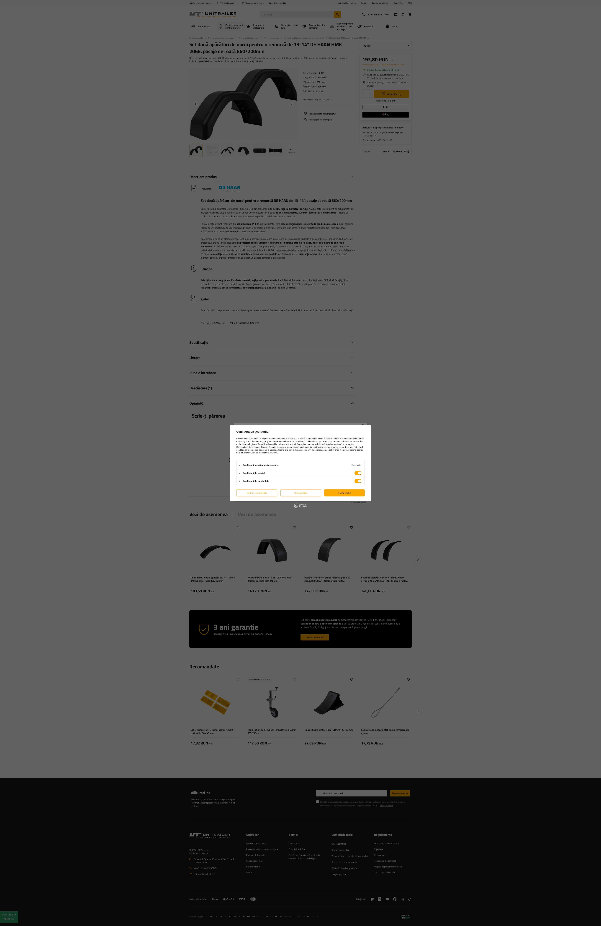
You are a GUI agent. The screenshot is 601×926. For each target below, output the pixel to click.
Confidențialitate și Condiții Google (251, 447)
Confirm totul (344, 492)
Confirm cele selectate (257, 492)
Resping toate (300, 492)
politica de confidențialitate (272, 444)
